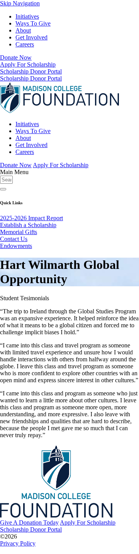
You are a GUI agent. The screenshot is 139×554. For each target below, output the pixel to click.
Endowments (16, 246)
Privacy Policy (18, 543)
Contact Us (13, 239)
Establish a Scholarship (28, 225)
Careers (24, 44)
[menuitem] (77, 16)
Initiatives (27, 16)
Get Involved (31, 37)
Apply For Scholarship (28, 64)
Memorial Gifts (18, 232)
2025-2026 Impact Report (31, 218)
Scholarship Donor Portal (31, 71)
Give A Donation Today (29, 522)
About (23, 30)
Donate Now (16, 57)
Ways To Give (33, 23)
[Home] (59, 111)
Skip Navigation (20, 3)
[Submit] (3, 189)
